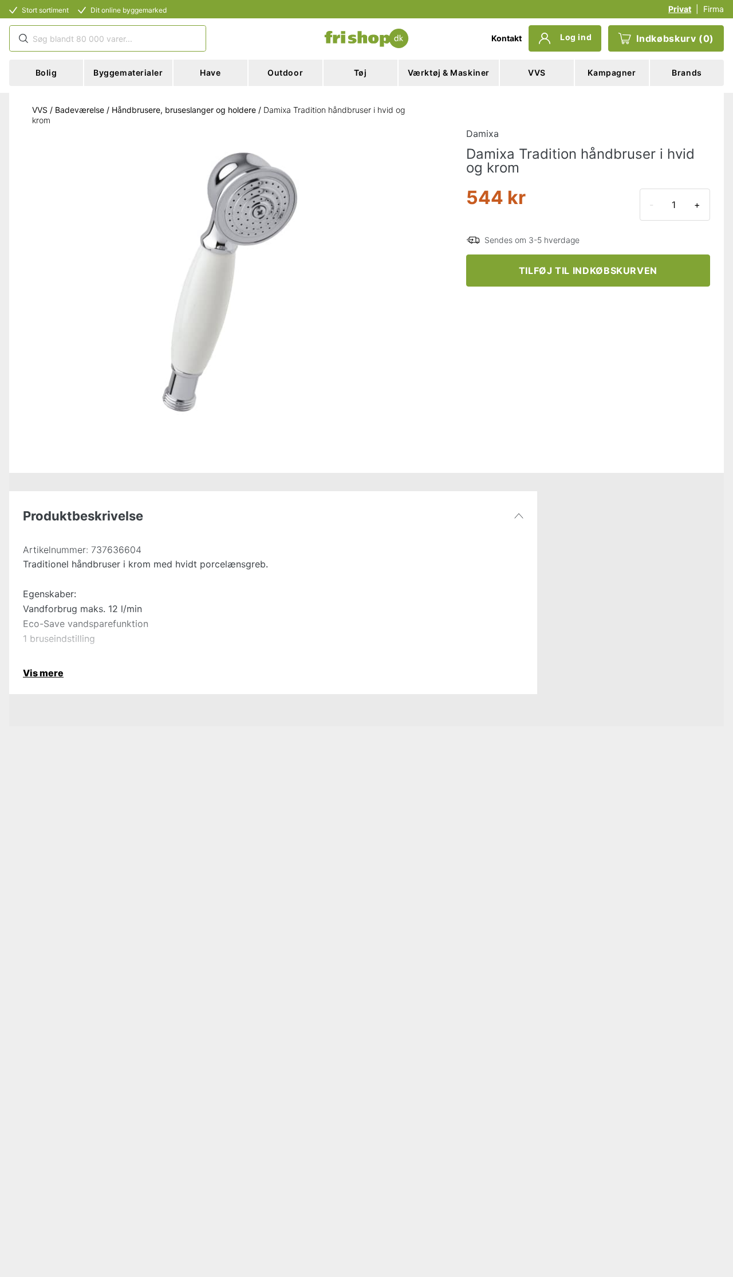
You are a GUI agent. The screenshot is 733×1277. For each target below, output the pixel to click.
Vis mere (43, 673)
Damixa (482, 133)
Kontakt (506, 38)
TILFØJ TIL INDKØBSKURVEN (588, 270)
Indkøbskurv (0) (675, 38)
